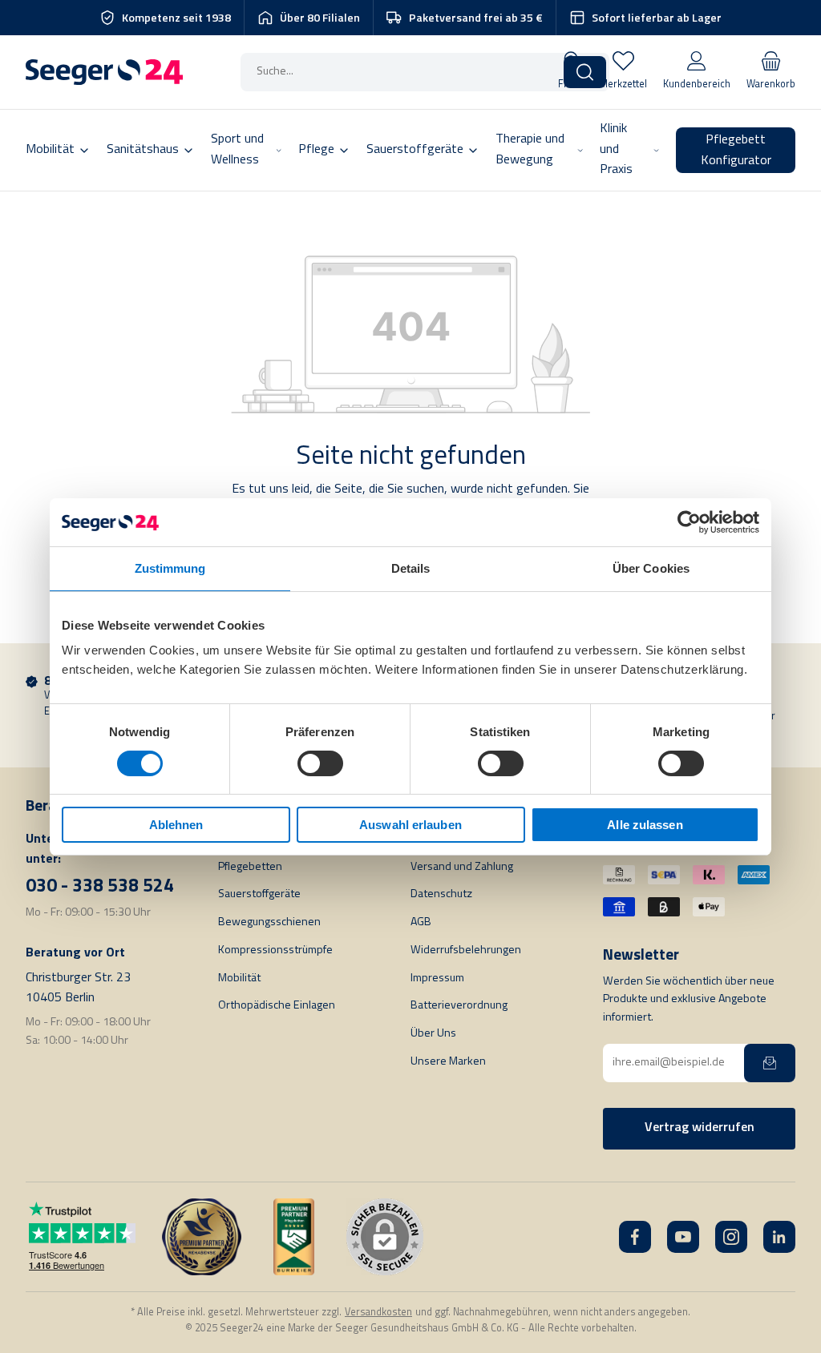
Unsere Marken (448, 1062)
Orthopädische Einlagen (276, 1006)
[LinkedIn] (779, 1237)
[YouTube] (683, 1237)
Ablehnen (176, 825)
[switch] (320, 763)
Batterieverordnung (459, 1006)
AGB (420, 922)
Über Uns (433, 1034)
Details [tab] (411, 567)
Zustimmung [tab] (170, 567)
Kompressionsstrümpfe (275, 950)
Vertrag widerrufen (699, 1127)
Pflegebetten (250, 867)
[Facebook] (635, 1237)
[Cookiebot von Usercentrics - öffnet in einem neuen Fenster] (689, 521)
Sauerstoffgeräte (259, 894)
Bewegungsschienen (269, 922)
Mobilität (239, 978)
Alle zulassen (644, 825)
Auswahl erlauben (410, 825)
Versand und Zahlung (461, 867)
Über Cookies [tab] (651, 567)
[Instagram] (731, 1237)
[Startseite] (104, 72)
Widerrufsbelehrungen (465, 950)
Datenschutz (441, 894)
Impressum (437, 978)
